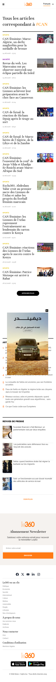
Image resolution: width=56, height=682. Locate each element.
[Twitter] (22, 574)
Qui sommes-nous (9, 621)
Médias (5, 601)
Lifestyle (6, 610)
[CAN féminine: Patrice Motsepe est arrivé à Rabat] (45, 271)
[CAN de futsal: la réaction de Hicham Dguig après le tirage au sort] (45, 112)
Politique (6, 586)
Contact (5, 638)
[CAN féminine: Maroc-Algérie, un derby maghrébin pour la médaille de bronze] (45, 38)
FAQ (4, 635)
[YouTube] (28, 574)
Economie (6, 589)
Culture (5, 598)
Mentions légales (9, 646)
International (7, 595)
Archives (6, 627)
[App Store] (18, 664)
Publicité (6, 624)
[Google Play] (36, 664)
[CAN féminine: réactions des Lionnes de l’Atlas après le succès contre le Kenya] (45, 247)
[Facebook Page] (17, 574)
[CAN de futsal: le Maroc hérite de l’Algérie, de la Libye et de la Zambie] (45, 136)
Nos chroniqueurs (9, 613)
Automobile (7, 604)
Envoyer (28, 555)
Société (6, 59)
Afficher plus (28, 293)
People (5, 607)
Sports (6, 35)
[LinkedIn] (33, 574)
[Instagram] (38, 574)
